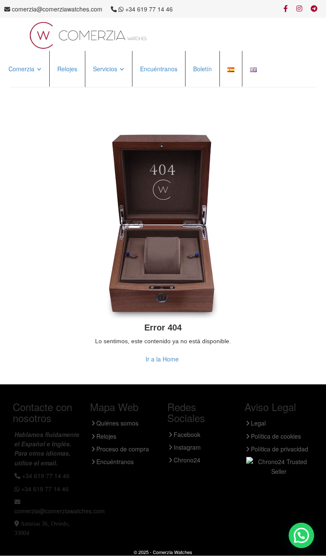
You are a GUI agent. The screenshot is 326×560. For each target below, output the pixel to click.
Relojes (67, 68)
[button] (301, 535)
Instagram (186, 447)
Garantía (105, 100)
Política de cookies (275, 436)
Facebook (186, 434)
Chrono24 (186, 460)
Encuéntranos (158, 68)
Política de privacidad (278, 449)
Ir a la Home (162, 359)
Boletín (202, 68)
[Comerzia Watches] (88, 35)
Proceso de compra (119, 88)
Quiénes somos (30, 88)
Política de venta (31, 100)
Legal (257, 423)
